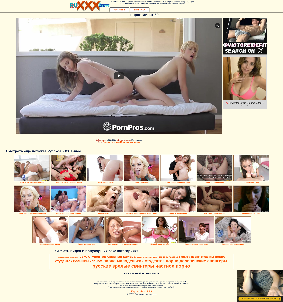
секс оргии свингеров (147, 257)
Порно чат (139, 10)
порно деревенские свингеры (196, 261)
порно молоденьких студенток (134, 261)
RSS (149, 291)
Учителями (135, 142)
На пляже (115, 142)
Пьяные (106, 142)
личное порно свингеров (68, 257)
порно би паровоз (168, 257)
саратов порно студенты (196, 256)
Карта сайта (138, 291)
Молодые (124, 142)
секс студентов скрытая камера (107, 256)
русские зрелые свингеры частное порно (141, 266)
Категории (119, 10)
